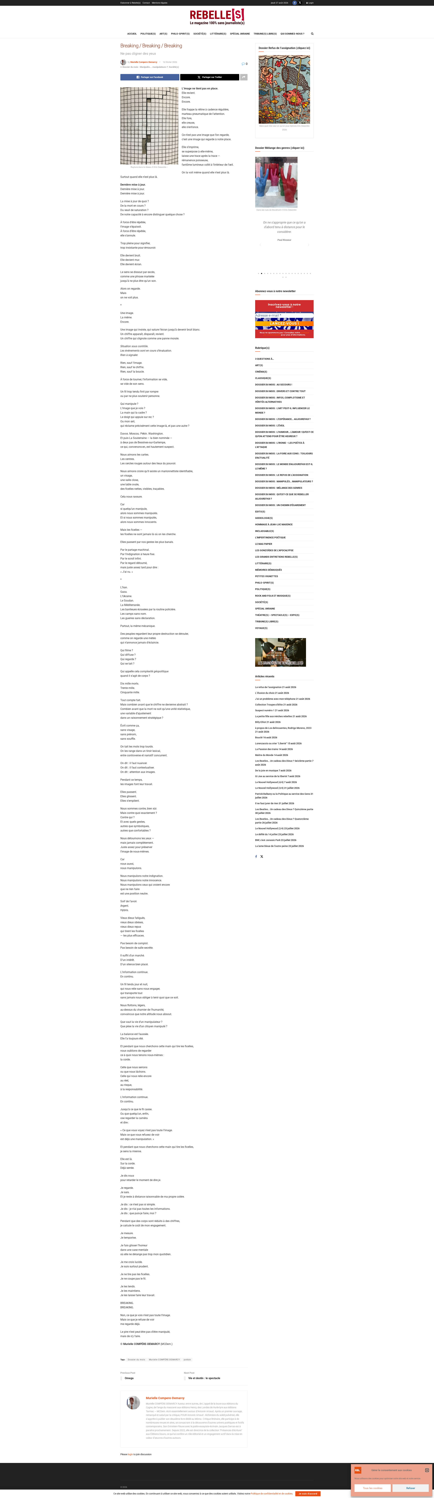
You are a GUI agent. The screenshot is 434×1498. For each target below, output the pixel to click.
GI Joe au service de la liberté (271, 776)
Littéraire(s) (218, 33)
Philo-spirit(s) (180, 33)
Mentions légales (159, 3)
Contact (146, 3)
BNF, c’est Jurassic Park (267, 840)
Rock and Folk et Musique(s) (273, 595)
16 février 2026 (170, 62)
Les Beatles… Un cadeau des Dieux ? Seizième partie (283, 760)
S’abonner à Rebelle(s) (130, 3)
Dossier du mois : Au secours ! (273, 384)
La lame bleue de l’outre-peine (271, 846)
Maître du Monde (264, 755)
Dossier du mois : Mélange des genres (278, 488)
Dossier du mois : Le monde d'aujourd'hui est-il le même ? (284, 466)
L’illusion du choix (264, 693)
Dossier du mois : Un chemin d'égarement (280, 505)
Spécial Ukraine (240, 33)
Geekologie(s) (264, 518)
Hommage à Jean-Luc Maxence (274, 524)
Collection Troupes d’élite (269, 704)
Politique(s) (148, 33)
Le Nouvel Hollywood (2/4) (269, 828)
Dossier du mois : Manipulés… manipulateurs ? (284, 481)
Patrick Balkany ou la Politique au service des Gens (282, 794)
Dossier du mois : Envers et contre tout (280, 391)
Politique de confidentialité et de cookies (271, 1493)
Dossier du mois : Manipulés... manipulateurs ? (145, 67)
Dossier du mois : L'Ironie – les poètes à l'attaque (279, 444)
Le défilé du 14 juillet (266, 834)
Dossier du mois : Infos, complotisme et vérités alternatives (280, 399)
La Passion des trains (266, 749)
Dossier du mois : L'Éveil (270, 425)
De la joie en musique (266, 770)
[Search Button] (312, 33)
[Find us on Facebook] (294, 3)
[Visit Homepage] (217, 18)
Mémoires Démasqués (268, 569)
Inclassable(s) (264, 531)
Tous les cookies (372, 1488)
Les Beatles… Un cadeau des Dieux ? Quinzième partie (284, 809)
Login (311, 3)
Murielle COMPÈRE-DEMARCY (164, 1359)
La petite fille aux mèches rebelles (273, 716)
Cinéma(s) (261, 371)
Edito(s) (260, 511)
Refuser (410, 1488)
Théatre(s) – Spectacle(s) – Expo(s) (277, 615)
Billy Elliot (260, 722)
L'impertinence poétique (270, 537)
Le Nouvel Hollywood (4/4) (269, 782)
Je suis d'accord (308, 1493)
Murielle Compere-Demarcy (143, 62)
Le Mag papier (263, 544)
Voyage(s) (261, 628)
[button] (427, 1470)
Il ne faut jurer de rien (266, 803)
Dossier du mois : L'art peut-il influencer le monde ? (282, 410)
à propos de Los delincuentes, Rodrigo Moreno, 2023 (283, 728)
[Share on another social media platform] (244, 77)
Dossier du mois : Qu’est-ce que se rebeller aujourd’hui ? (282, 496)
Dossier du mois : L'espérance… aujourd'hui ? (283, 419)
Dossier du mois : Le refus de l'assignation (281, 475)
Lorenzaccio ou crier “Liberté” (271, 743)
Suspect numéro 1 (264, 710)
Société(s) (199, 33)
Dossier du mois (136, 1359)
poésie (187, 1359)
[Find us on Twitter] (300, 3)
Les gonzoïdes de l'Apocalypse (274, 550)
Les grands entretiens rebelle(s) (276, 556)
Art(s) (163, 33)
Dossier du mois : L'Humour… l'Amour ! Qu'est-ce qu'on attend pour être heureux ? (284, 434)
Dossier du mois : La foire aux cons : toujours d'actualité (284, 455)
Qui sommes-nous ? (292, 33)
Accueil (132, 33)
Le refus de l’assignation (268, 687)
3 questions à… (264, 358)
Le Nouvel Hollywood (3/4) (269, 788)
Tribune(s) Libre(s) (265, 33)
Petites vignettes (266, 576)
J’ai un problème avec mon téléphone (275, 699)
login (130, 1454)
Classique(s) (263, 378)
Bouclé (259, 737)
